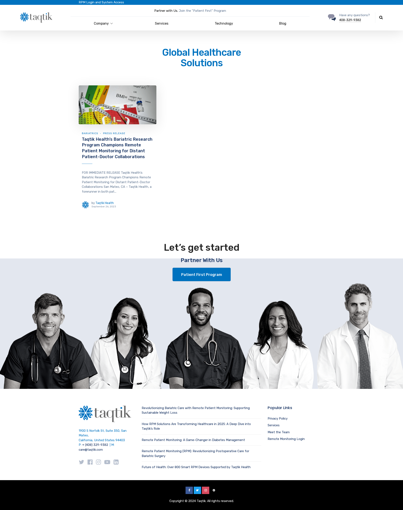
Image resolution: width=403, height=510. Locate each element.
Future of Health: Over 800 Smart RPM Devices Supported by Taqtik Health (196, 467)
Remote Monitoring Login (286, 439)
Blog (282, 23)
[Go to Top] (394, 500)
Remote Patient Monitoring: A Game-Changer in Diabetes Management (193, 440)
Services (161, 23)
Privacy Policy (278, 418)
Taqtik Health (105, 203)
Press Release (114, 133)
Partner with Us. (166, 11)
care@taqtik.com (91, 450)
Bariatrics (90, 133)
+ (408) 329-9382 (95, 445)
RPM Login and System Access (101, 2)
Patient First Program (201, 274)
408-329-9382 (350, 20)
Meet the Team (279, 432)
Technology (224, 23)
